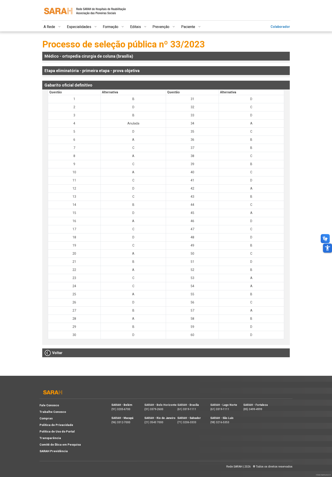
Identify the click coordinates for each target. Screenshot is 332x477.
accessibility (327, 247)
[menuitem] (55, 26)
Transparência (50, 438)
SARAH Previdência (54, 451)
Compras (46, 418)
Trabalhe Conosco (53, 412)
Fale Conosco (49, 405)
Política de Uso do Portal (57, 431)
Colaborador (280, 27)
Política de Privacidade (56, 425)
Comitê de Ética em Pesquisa (60, 444)
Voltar (57, 353)
